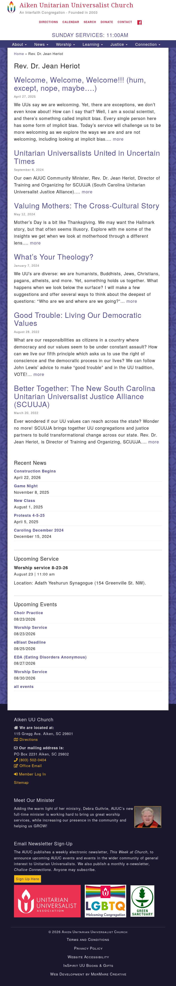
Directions (48, 22)
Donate (107, 22)
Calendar (70, 22)
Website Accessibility (88, 956)
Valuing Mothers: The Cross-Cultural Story (86, 205)
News (39, 44)
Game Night (26, 486)
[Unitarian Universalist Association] (48, 900)
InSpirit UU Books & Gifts (88, 965)
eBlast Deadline (30, 642)
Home (19, 53)
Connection (146, 44)
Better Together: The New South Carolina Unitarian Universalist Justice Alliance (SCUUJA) (84, 396)
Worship (64, 44)
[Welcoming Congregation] (107, 900)
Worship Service (30, 627)
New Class (24, 500)
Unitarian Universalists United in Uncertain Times (87, 156)
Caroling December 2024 (39, 530)
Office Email (30, 765)
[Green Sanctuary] (143, 900)
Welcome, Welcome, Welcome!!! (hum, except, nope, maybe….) (80, 83)
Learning (91, 44)
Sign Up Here (27, 878)
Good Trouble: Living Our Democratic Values (77, 318)
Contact (125, 22)
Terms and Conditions (88, 939)
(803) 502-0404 (32, 759)
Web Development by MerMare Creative (88, 974)
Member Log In (32, 774)
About (17, 44)
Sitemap (21, 782)
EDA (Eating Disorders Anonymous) (50, 657)
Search (90, 22)
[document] (88, 376)
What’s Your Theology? (54, 256)
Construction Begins (35, 471)
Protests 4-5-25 (29, 515)
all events (24, 686)
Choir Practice (28, 612)
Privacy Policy (88, 948)
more (118, 139)
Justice (117, 44)
